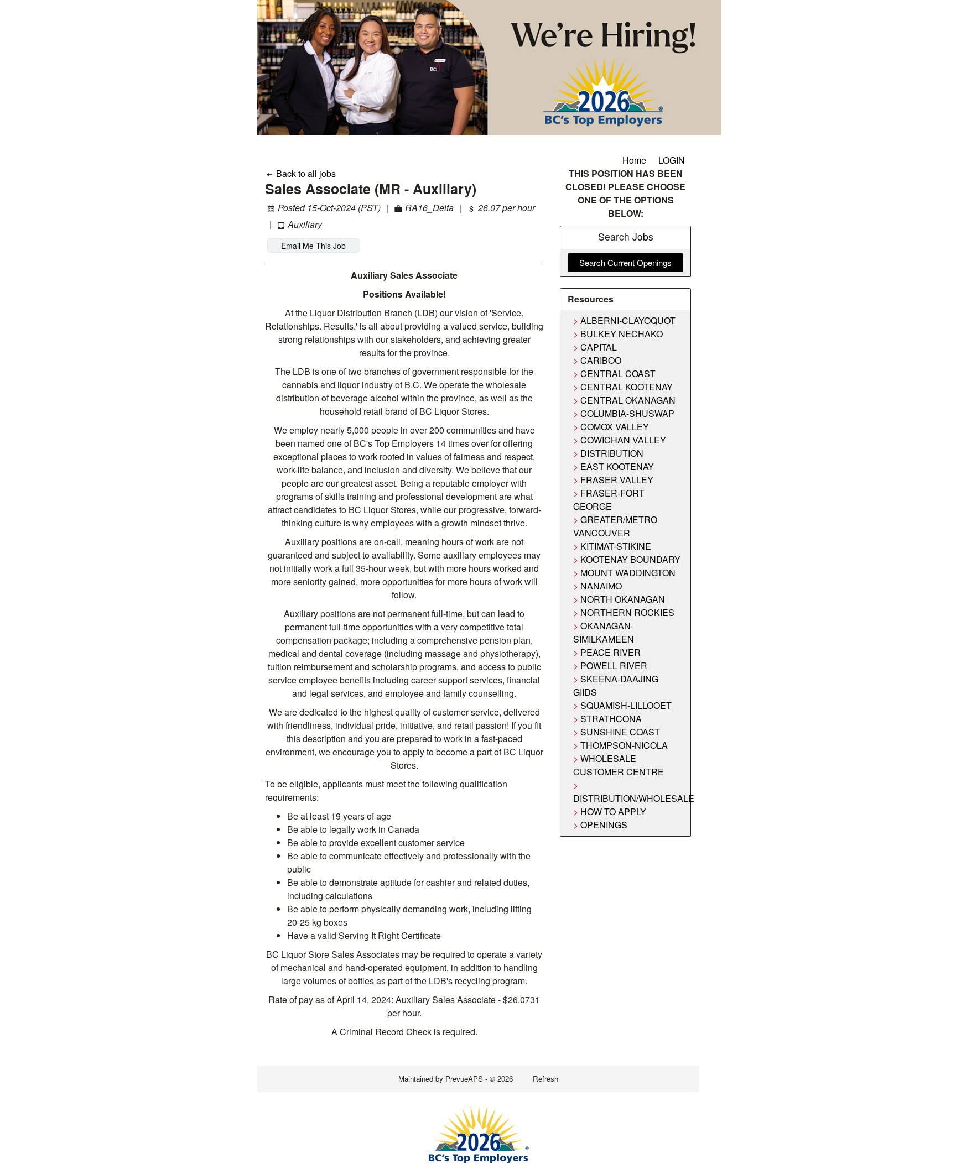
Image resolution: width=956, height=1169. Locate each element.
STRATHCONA (611, 718)
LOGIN (671, 160)
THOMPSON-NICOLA (624, 745)
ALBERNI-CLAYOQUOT (628, 320)
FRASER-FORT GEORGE (609, 500)
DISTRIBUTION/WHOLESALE (633, 798)
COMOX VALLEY (614, 426)
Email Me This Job (313, 245)
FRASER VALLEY (616, 479)
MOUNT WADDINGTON (628, 572)
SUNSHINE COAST (620, 732)
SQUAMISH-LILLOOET (626, 705)
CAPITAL (598, 347)
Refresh (545, 1078)
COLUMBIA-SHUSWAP (627, 413)
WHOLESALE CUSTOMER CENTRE (618, 765)
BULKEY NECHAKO (621, 333)
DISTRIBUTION (611, 453)
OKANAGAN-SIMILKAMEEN (603, 632)
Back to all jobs (305, 173)
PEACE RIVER (610, 652)
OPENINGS (603, 824)
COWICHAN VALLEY (623, 440)
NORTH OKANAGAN (622, 599)
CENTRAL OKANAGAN (628, 400)
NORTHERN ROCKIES (627, 612)
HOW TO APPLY (613, 811)
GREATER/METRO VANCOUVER (615, 526)
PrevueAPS (464, 1078)
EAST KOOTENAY (617, 466)
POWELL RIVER (613, 665)
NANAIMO (601, 586)
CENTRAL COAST (618, 373)
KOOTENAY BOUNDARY (630, 559)
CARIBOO (600, 360)
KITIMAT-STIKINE (615, 546)
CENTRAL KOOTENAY (626, 386)
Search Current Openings (625, 262)
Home (634, 160)
